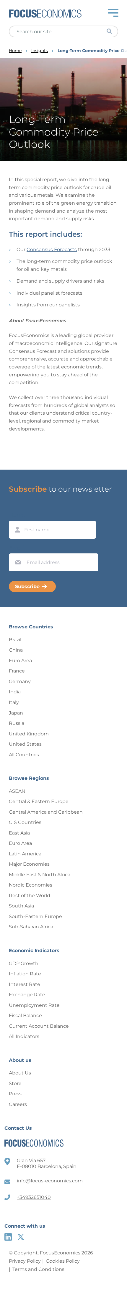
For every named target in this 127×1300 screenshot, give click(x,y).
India (15, 692)
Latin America (25, 854)
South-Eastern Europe (35, 916)
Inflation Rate (25, 974)
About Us (20, 1073)
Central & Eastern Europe (39, 801)
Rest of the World (29, 895)
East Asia (19, 833)
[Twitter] (20, 1237)
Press (15, 1094)
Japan (16, 713)
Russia (16, 723)
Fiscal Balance (25, 1015)
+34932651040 (34, 1197)
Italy (14, 702)
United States (25, 744)
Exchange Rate (27, 994)
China (16, 650)
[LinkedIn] (8, 1237)
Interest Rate (24, 984)
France (17, 671)
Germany (20, 681)
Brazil (15, 640)
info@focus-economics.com (50, 1181)
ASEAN (17, 791)
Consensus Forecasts (52, 249)
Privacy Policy (25, 1261)
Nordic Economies (30, 885)
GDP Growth (23, 963)
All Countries (24, 754)
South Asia (21, 906)
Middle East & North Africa (39, 874)
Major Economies (29, 864)
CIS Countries (25, 822)
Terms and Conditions (38, 1269)
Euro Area (20, 660)
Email (16, 548)
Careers (18, 1104)
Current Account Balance (39, 1026)
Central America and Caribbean (46, 812)
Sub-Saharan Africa (31, 926)
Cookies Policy (63, 1261)
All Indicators (24, 1036)
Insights (39, 50)
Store (15, 1083)
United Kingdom (29, 734)
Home (15, 50)
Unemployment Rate (34, 1005)
